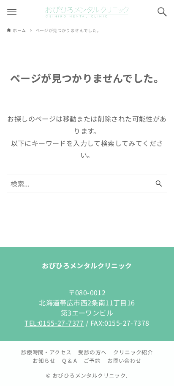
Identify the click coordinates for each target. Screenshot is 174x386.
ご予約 (92, 360)
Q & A (69, 360)
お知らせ (44, 360)
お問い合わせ (124, 360)
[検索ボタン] (162, 11)
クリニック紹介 (133, 352)
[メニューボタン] (11, 11)
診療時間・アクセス (46, 352)
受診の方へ (92, 352)
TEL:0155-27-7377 (54, 323)
